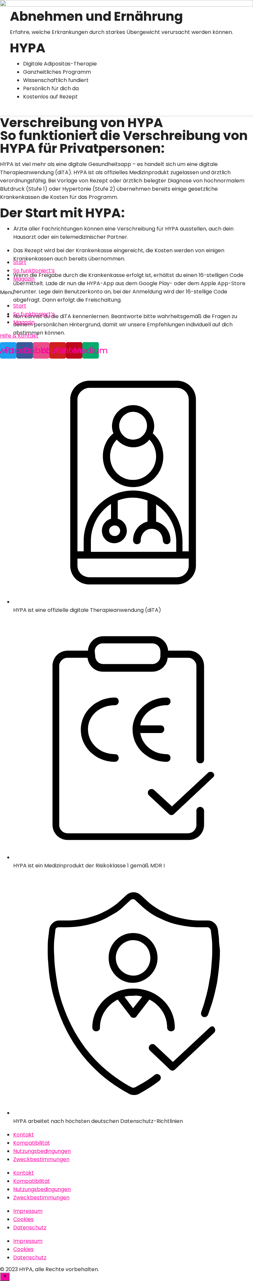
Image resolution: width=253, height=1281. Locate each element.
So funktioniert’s (34, 270)
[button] (126, 292)
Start (19, 262)
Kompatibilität (31, 1143)
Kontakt (23, 1134)
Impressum (27, 1211)
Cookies (23, 1219)
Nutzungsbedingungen (42, 1151)
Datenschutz (29, 1227)
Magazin (24, 279)
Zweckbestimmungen (41, 1159)
